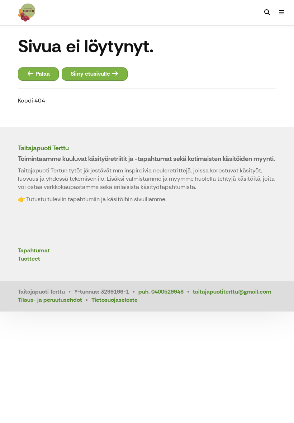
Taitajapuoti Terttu (43, 148)
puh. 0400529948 (161, 291)
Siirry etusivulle (91, 73)
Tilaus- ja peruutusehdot (50, 300)
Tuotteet (29, 259)
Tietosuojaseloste (114, 300)
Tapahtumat (34, 250)
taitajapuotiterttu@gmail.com (232, 291)
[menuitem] (267, 12)
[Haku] (267, 12)
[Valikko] (281, 12)
